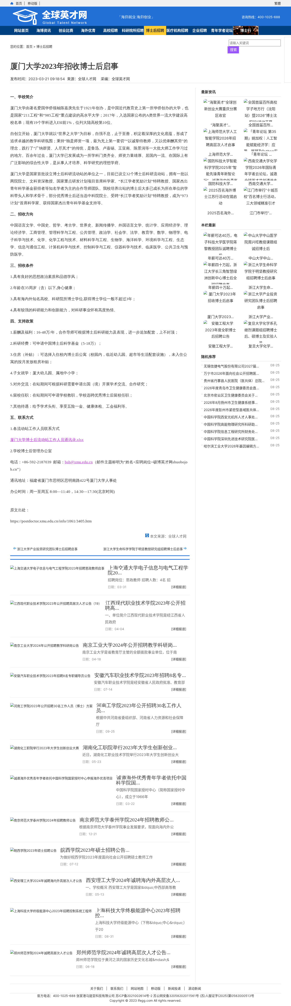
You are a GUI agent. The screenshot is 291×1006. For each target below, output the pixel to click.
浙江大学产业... (260, 317)
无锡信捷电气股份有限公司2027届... (231, 366)
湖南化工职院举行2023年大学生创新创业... (130, 747)
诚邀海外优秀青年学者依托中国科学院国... (151, 780)
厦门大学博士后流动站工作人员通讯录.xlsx (47, 440)
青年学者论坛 (222, 30)
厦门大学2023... (220, 317)
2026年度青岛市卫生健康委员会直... (231, 388)
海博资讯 (43, 30)
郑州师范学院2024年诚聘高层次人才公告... (123, 952)
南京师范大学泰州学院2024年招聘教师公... (127, 820)
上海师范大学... (220, 154)
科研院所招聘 (133, 30)
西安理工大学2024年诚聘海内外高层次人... (133, 880)
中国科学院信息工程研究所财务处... (231, 431)
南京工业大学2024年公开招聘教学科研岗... (130, 645)
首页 (19, 3)
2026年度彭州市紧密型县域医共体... (231, 410)
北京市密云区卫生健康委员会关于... (231, 395)
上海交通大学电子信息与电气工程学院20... (148, 570)
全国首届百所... (260, 125)
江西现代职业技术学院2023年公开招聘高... (145, 605)
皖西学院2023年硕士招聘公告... (95, 850)
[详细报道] (178, 587)
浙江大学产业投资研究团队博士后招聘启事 (47, 549)
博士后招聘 (155, 30)
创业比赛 (66, 30)
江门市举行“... (261, 213)
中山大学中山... (260, 258)
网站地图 (137, 988)
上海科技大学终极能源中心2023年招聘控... (138, 913)
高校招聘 (110, 30)
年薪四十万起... (220, 287)
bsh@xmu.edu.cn (79, 462)
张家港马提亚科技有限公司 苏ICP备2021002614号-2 (114, 996)
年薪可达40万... (220, 258)
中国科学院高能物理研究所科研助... (231, 424)
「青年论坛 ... (261, 154)
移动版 (32, 3)
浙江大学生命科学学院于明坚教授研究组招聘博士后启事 (143, 549)
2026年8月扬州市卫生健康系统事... (231, 402)
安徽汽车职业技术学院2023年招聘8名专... (140, 675)
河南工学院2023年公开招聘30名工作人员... (138, 708)
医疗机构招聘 (177, 30)
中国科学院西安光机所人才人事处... (231, 417)
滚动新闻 (194, 988)
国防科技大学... (220, 183)
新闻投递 (174, 988)
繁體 (277, 3)
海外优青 (88, 30)
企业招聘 (199, 30)
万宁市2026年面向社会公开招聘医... (231, 373)
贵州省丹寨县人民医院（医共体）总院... (234, 381)
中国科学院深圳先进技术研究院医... (231, 439)
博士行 (245, 30)
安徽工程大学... (220, 346)
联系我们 (116, 988)
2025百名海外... (220, 213)
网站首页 (21, 30)
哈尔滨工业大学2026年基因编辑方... (231, 446)
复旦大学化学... (260, 346)
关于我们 (96, 988)
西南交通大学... (260, 183)
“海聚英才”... (220, 125)
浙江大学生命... (260, 287)
